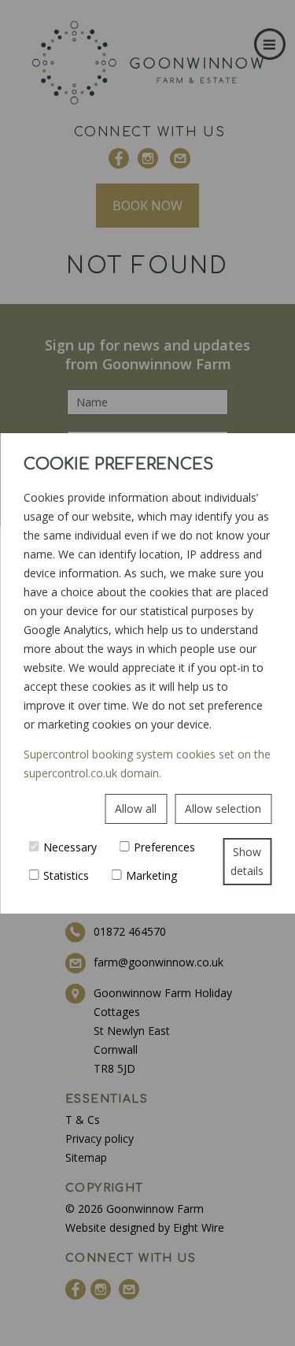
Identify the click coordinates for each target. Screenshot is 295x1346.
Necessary (70, 847)
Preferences (164, 847)
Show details (247, 861)
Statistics (66, 875)
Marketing (151, 875)
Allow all (136, 808)
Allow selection (223, 808)
